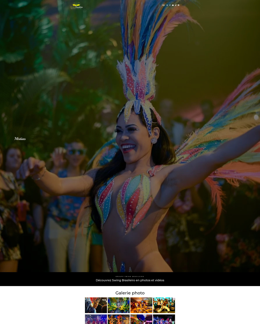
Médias (20, 138)
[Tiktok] (175, 5)
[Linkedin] (178, 5)
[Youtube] (173, 5)
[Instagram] (167, 5)
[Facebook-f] (170, 5)
